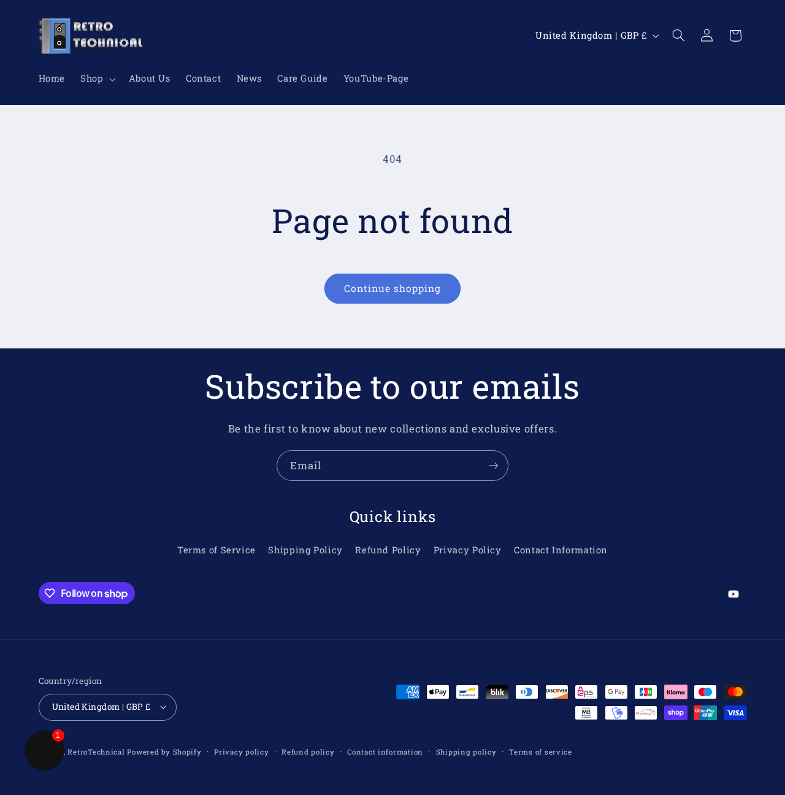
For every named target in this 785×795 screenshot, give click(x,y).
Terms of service (540, 751)
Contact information (385, 751)
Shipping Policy (305, 550)
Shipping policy (466, 751)
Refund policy (308, 751)
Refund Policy (388, 550)
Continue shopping (393, 288)
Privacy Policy (468, 550)
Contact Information (561, 550)
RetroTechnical (95, 751)
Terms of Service (216, 550)
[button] (97, 79)
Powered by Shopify (164, 751)
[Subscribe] (494, 465)
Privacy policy (241, 751)
